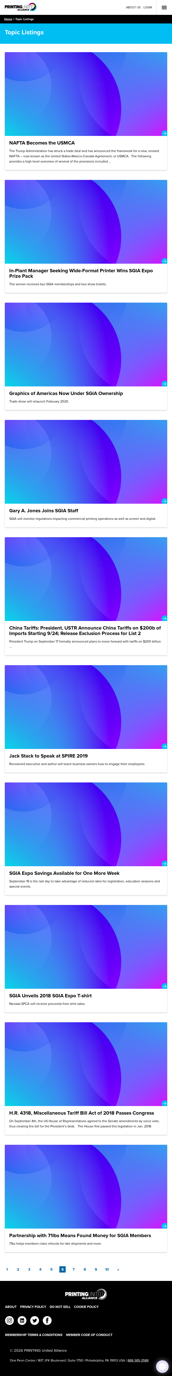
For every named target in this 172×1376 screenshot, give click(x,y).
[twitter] (34, 1321)
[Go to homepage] (86, 1294)
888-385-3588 (138, 1360)
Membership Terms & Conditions (34, 1334)
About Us (133, 7)
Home (8, 19)
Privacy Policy (33, 1306)
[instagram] (9, 1321)
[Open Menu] (164, 7)
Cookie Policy (86, 1306)
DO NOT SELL (60, 1306)
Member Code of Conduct (89, 1334)
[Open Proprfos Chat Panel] (162, 1366)
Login (147, 7)
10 (107, 1269)
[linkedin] (22, 1321)
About (11, 1306)
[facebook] (47, 1321)
